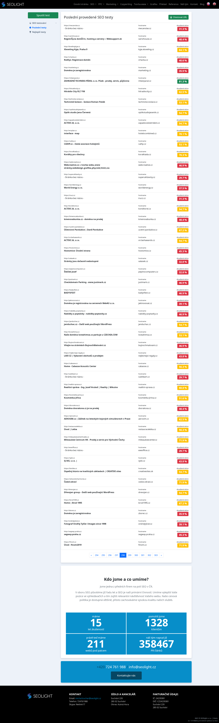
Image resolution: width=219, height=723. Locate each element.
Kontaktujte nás (126, 675)
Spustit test (43, 15)
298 (123, 555)
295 (103, 555)
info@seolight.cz (142, 666)
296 (110, 555)
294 (96, 555)
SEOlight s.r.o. (206, 718)
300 (136, 555)
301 (142, 555)
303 (156, 555)
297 (116, 555)
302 (149, 555)
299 (129, 555)
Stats (215, 718)
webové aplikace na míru (209, 721)
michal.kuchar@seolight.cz (88, 698)
